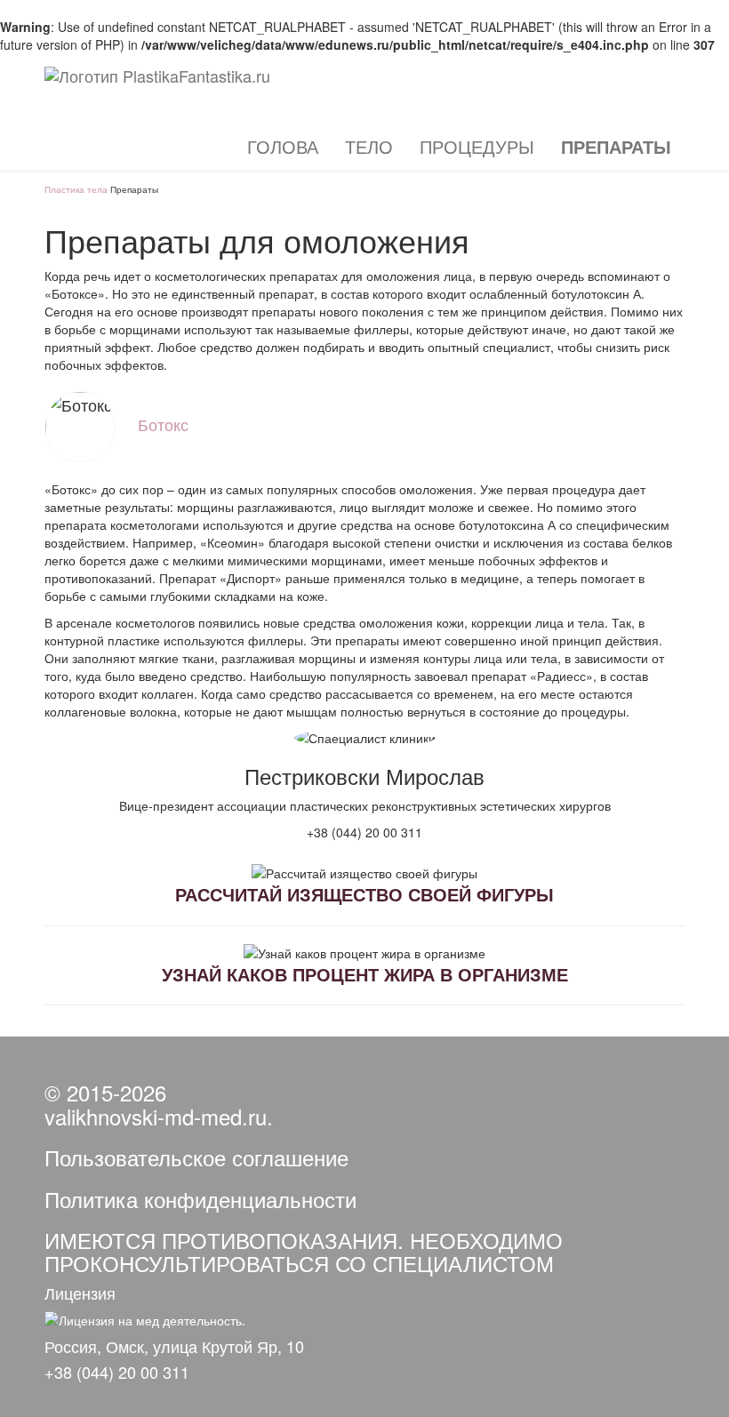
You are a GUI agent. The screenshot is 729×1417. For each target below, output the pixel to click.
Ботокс (163, 424)
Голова (282, 146)
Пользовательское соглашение (196, 1157)
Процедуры (477, 146)
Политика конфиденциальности (200, 1198)
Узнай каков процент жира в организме (365, 974)
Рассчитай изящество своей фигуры (364, 894)
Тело (369, 146)
